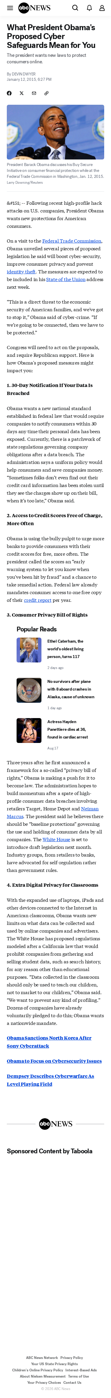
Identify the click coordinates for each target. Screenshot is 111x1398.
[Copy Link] (46, 93)
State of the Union (65, 278)
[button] (10, 7)
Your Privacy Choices (44, 1382)
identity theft (21, 271)
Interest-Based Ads (81, 1370)
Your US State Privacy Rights (54, 1364)
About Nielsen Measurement (43, 1376)
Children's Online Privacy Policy (37, 1370)
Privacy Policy (71, 1357)
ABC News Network (42, 1357)
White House (56, 839)
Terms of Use (78, 1376)
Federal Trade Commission (71, 240)
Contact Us (72, 1382)
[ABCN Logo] (34, 8)
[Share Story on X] (21, 93)
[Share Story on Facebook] (9, 93)
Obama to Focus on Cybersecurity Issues (54, 1060)
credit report (38, 599)
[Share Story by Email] (34, 93)
